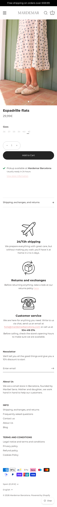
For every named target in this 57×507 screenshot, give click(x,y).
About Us (8, 422)
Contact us (9, 418)
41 (29, 131)
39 (19, 131)
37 (9, 131)
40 (24, 131)
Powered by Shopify (40, 495)
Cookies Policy (10, 455)
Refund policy (10, 450)
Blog (5, 427)
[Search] (46, 13)
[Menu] (4, 13)
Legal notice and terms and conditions (24, 441)
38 (14, 131)
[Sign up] (52, 368)
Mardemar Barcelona (20, 495)
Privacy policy (10, 446)
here (36, 288)
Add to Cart (28, 155)
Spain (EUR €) (9, 484)
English (6, 490)
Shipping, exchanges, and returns (21, 202)
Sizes (5, 127)
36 (4, 131)
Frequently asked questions (18, 414)
